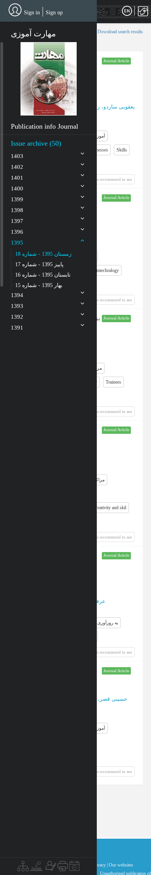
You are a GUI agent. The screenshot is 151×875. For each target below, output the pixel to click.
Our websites (121, 865)
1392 (17, 317)
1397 (17, 221)
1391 (17, 328)
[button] (49, 79)
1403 (17, 156)
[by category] (23, 868)
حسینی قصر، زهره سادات (97, 699)
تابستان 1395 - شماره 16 (42, 275)
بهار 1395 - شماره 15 (38, 285)
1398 (17, 210)
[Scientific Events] (74, 868)
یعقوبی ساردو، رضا (113, 107)
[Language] (127, 11)
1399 (17, 199)
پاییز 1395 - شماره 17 (39, 264)
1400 (17, 188)
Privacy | (100, 865)
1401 (17, 178)
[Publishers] (63, 868)
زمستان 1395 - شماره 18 (43, 254)
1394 (17, 295)
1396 (17, 232)
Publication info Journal (44, 126)
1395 (17, 243)
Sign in (32, 12)
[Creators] (50, 868)
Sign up (54, 12)
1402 (17, 167)
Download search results (120, 31)
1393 (17, 306)
